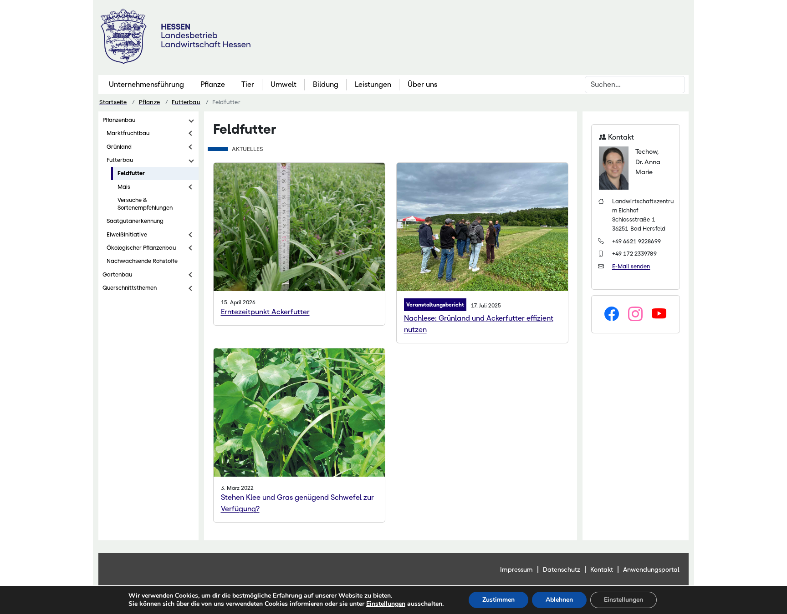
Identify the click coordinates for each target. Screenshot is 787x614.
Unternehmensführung (146, 84)
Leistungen (373, 84)
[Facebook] (611, 314)
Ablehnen (559, 599)
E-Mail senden (631, 266)
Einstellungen (385, 604)
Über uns (422, 84)
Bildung (325, 84)
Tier (247, 84)
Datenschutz (561, 569)
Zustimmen (498, 599)
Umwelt (283, 84)
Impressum (516, 569)
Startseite (113, 102)
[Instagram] (635, 314)
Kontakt (601, 569)
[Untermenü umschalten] (191, 120)
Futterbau (186, 102)
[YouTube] (659, 314)
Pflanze (212, 84)
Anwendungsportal (651, 569)
